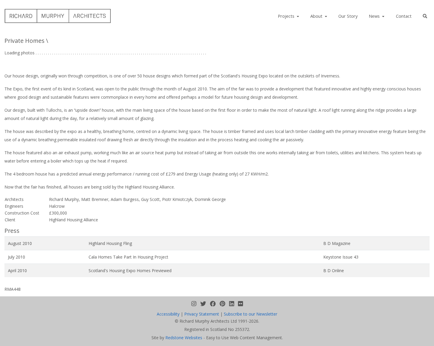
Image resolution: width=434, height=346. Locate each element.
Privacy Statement (201, 314)
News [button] (375, 16)
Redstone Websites (183, 337)
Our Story (348, 16)
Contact (404, 16)
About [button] (317, 16)
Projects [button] (287, 16)
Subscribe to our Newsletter (250, 314)
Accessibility (168, 314)
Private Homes (24, 41)
